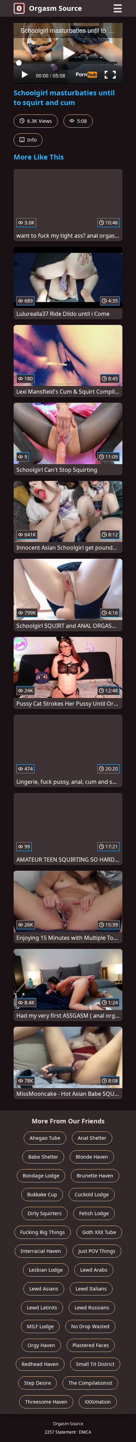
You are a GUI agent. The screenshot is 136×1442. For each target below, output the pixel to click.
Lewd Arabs (93, 1269)
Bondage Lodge (41, 1175)
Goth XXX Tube (99, 1232)
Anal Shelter (92, 1138)
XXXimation (98, 1401)
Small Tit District (95, 1364)
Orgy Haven (41, 1345)
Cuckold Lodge (92, 1194)
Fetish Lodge (94, 1213)
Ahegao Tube (45, 1138)
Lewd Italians (91, 1288)
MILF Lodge (40, 1326)
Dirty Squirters (45, 1213)
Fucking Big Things (42, 1232)
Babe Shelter (43, 1156)
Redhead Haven (40, 1364)
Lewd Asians (43, 1288)
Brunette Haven (95, 1175)
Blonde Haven (92, 1156)
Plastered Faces (91, 1345)
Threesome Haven (46, 1401)
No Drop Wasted (90, 1326)
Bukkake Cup (42, 1194)
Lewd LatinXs (42, 1307)
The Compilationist (90, 1383)
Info (31, 139)
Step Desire (37, 1383)
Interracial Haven (41, 1251)
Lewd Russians (92, 1307)
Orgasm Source (55, 8)
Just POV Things (96, 1251)
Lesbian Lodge (46, 1269)
